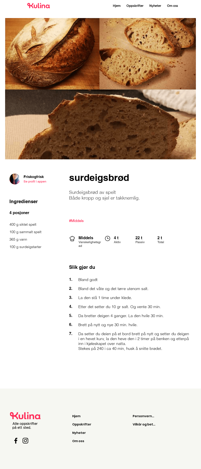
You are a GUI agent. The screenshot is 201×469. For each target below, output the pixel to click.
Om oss (78, 441)
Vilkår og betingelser (144, 424)
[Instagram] (25, 440)
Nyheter (79, 433)
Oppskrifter (81, 424)
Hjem (76, 416)
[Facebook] (16, 440)
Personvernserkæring (144, 416)
